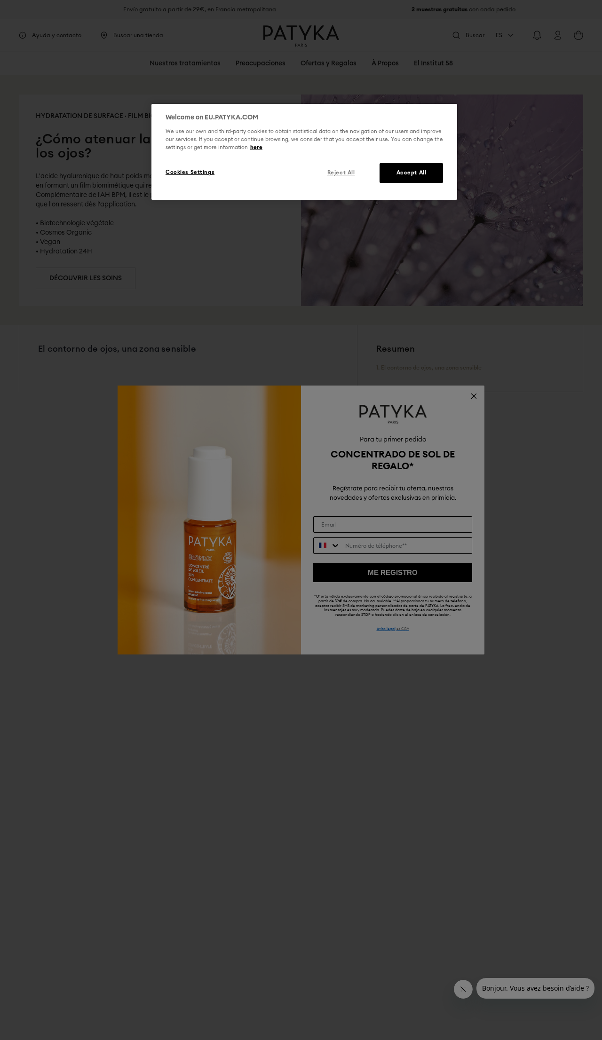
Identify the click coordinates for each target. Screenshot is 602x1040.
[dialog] (304, 152)
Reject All (341, 172)
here (256, 147)
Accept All (411, 172)
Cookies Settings (190, 172)
